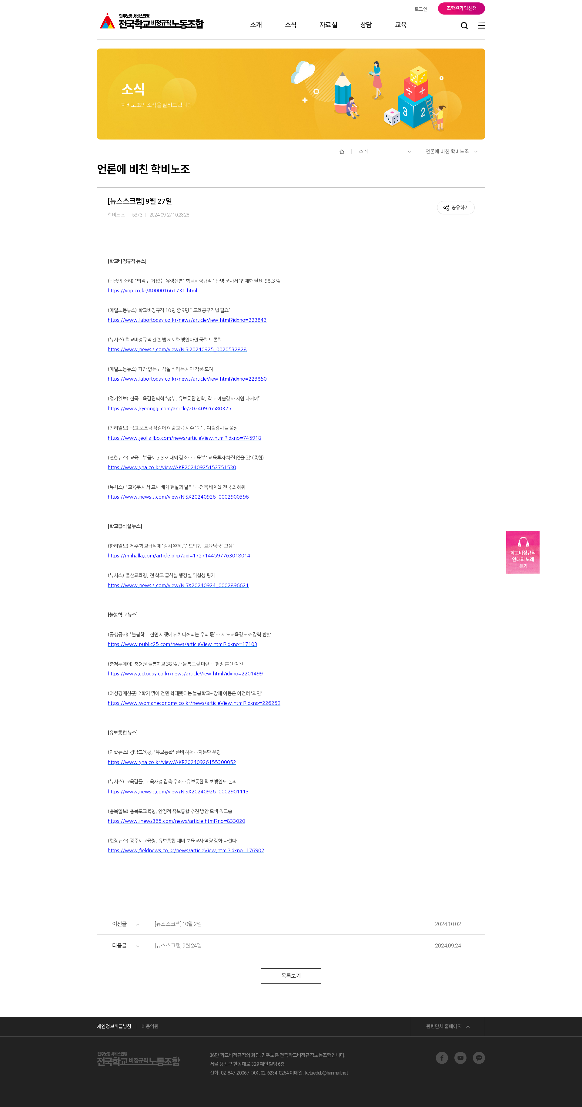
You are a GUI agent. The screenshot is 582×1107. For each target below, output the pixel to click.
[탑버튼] (561, 1094)
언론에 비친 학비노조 (447, 151)
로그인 (420, 9)
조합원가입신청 (462, 8)
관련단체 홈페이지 (444, 1026)
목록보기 (291, 976)
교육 (400, 25)
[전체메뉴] (481, 26)
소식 (290, 25)
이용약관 (150, 1026)
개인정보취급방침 (114, 1026)
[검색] (464, 26)
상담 (366, 25)
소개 (256, 25)
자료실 (328, 25)
